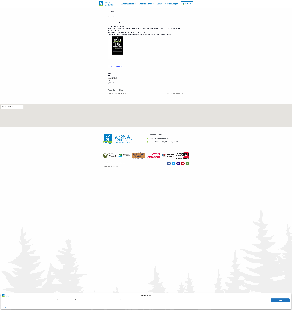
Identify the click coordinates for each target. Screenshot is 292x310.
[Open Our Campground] (135, 3)
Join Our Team (121, 163)
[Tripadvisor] (187, 163)
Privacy (4, 307)
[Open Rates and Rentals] (154, 3)
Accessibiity (106, 163)
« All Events (111, 12)
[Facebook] (169, 163)
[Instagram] (178, 163)
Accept (280, 300)
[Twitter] (173, 163)
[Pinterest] (183, 163)
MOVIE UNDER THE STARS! (175, 93)
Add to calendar (115, 66)
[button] (289, 295)
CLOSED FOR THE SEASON (117, 93)
